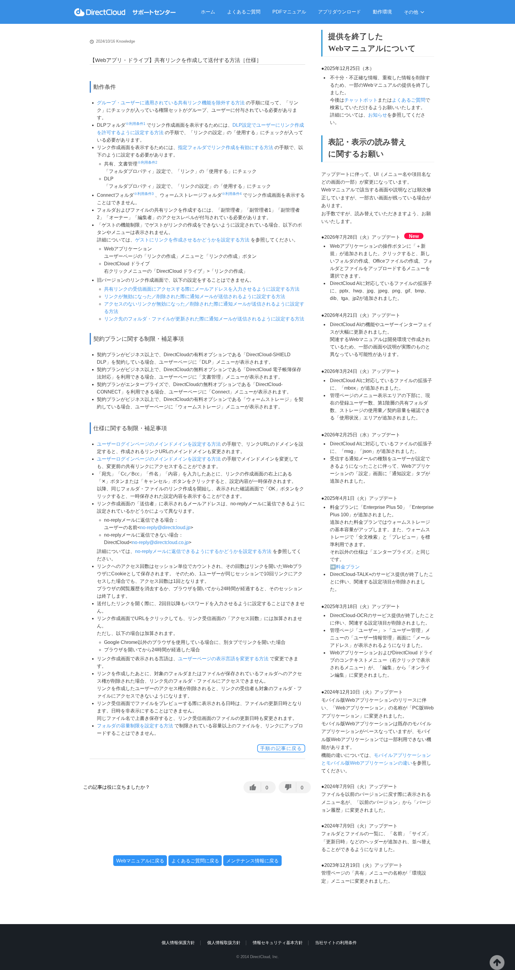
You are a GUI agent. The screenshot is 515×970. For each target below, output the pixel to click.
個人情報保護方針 (178, 942)
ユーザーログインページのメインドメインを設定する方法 (159, 444)
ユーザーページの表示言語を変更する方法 (223, 658)
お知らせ (377, 114)
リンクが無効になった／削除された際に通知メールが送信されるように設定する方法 (194, 296)
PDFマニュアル (289, 11)
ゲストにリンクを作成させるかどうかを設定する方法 (192, 239)
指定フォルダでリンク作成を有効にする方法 (225, 147)
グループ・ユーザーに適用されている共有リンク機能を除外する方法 (171, 102)
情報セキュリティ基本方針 (278, 942)
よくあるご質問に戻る (195, 860)
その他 (411, 12)
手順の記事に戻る (281, 748)
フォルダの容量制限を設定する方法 (135, 725)
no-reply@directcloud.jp (165, 527)
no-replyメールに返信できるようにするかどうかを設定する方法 (203, 551)
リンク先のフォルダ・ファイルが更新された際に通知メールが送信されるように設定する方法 (204, 318)
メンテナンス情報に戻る (252, 860)
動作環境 (382, 11)
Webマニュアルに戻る (140, 860)
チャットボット (361, 100)
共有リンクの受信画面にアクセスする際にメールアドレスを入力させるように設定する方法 (202, 289)
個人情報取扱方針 (224, 942)
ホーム (208, 11)
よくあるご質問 (243, 11)
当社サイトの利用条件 (336, 942)
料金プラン (348, 566)
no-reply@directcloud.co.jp (160, 542)
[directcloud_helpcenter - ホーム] (125, 11)
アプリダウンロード (339, 11)
